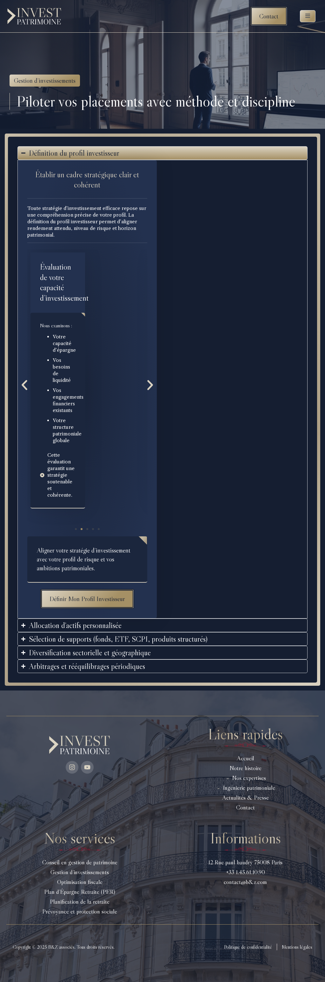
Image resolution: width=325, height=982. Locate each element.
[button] (24, 385)
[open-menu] (307, 16)
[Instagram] (72, 767)
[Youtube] (87, 767)
